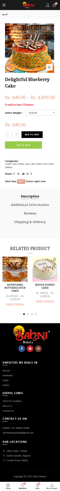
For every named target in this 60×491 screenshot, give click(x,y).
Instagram (38, 348)
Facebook (21, 348)
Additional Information (30, 205)
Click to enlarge (49, 67)
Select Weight (13, 113)
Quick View (25, 259)
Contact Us (8, 410)
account (47, 5)
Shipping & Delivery (30, 222)
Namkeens (7, 375)
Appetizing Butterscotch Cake (15, 287)
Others (5, 385)
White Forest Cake (45, 286)
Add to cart (32, 134)
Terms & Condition (12, 401)
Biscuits (6, 370)
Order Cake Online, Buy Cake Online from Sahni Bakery (29, 166)
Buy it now (23, 145)
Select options (15, 304)
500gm (33, 112)
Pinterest (30, 348)
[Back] (5, 14)
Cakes (5, 380)
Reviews (30, 213)
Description (30, 196)
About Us (7, 406)
